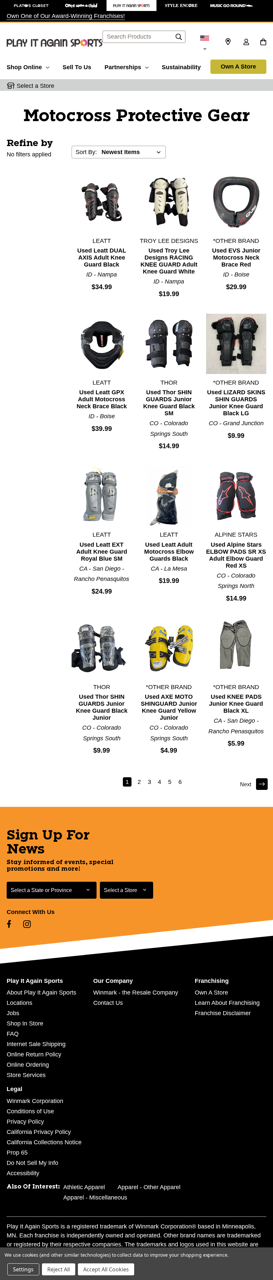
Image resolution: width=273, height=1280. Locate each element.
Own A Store (238, 66)
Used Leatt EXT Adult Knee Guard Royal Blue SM (101, 551)
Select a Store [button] (35, 86)
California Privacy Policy (39, 1132)
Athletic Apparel (84, 1187)
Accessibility (23, 1173)
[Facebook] (9, 924)
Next (245, 784)
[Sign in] (246, 43)
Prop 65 (17, 1152)
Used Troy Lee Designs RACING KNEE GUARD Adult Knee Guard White (168, 261)
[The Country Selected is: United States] (204, 43)
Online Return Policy (34, 1054)
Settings (23, 1269)
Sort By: (86, 152)
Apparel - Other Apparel (149, 1187)
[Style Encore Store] (181, 5)
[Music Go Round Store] (231, 5)
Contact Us (108, 1003)
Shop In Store (25, 1023)
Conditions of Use (30, 1111)
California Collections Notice (44, 1142)
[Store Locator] (228, 42)
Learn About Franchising (227, 1003)
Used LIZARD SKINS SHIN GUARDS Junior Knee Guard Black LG (236, 403)
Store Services (26, 1075)
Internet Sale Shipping (36, 1044)
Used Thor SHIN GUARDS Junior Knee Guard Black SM (169, 403)
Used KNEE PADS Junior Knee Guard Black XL (236, 703)
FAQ (13, 1033)
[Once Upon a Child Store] (82, 5)
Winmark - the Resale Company (135, 992)
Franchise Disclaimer (223, 1013)
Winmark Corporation (35, 1101)
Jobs (13, 1013)
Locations (19, 1003)
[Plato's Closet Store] (32, 5)
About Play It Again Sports (41, 992)
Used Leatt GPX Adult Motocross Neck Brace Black (102, 399)
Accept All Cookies (106, 1269)
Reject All (58, 1269)
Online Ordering (28, 1064)
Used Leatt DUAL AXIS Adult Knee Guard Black (101, 257)
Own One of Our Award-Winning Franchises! (66, 16)
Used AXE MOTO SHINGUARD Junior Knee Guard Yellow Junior (169, 707)
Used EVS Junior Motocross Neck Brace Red (236, 257)
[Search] (178, 38)
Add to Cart (101, 202)
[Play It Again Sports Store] (131, 5)
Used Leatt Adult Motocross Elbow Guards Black (169, 551)
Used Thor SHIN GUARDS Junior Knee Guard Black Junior (102, 707)
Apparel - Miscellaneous (95, 1197)
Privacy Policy (25, 1121)
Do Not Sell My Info (32, 1163)
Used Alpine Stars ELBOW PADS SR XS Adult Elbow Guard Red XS (236, 555)
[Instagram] (27, 924)
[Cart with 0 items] (263, 43)
